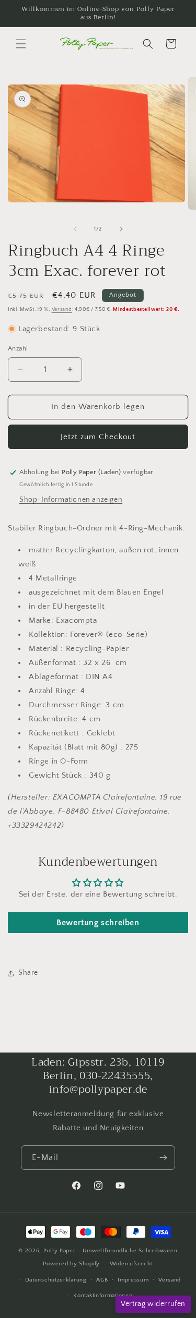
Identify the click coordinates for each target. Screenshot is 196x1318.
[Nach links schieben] (75, 228)
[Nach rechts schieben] (121, 228)
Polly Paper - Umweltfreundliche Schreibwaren (110, 1251)
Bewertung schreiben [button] (97, 922)
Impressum (133, 1280)
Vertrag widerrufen (153, 1304)
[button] (20, 43)
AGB (102, 1280)
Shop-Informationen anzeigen (70, 499)
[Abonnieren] (163, 1157)
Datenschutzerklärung (56, 1280)
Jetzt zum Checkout (98, 436)
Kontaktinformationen (102, 1295)
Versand (62, 309)
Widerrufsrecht (131, 1264)
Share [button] (28, 973)
